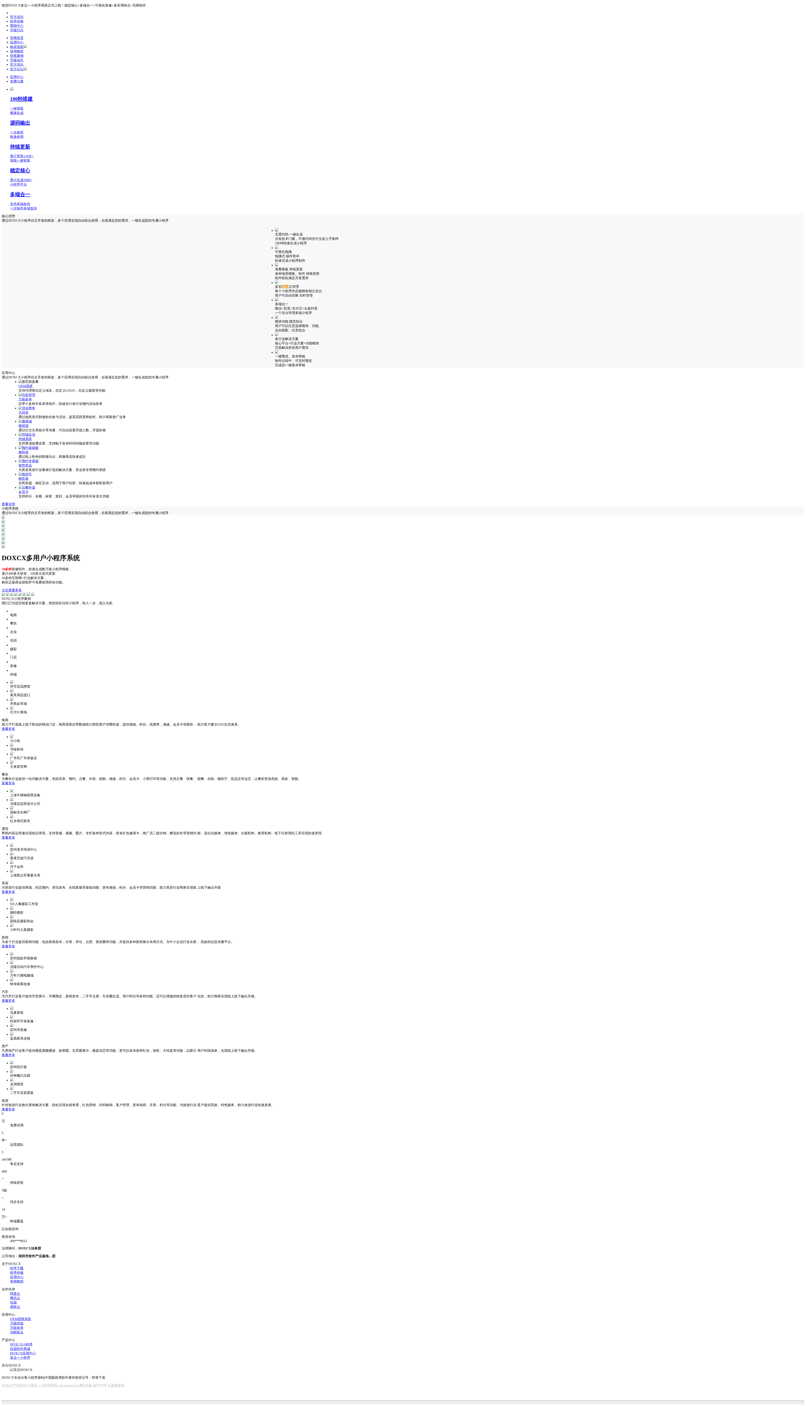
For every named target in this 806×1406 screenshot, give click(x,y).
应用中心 (17, 42)
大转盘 (23, 412)
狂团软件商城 (20, 1349)
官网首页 (17, 38)
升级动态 (17, 60)
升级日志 (17, 30)
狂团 (13, 1302)
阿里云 (15, 1293)
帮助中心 (17, 25)
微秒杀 (23, 452)
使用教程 (17, 51)
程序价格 (17, 21)
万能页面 (17, 1323)
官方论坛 (17, 69)
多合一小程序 (20, 1357)
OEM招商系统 (20, 1319)
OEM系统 (25, 386)
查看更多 (8, 729)
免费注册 (17, 81)
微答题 (23, 478)
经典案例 (17, 56)
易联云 (15, 1307)
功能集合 (17, 1332)
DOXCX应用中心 (23, 1353)
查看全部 (8, 504)
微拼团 (23, 426)
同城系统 (25, 439)
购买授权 (17, 47)
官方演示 (17, 17)
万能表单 (25, 399)
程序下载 (17, 1268)
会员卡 (23, 492)
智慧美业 (25, 465)
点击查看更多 (12, 590)
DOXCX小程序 (21, 1344)
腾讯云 (15, 1298)
